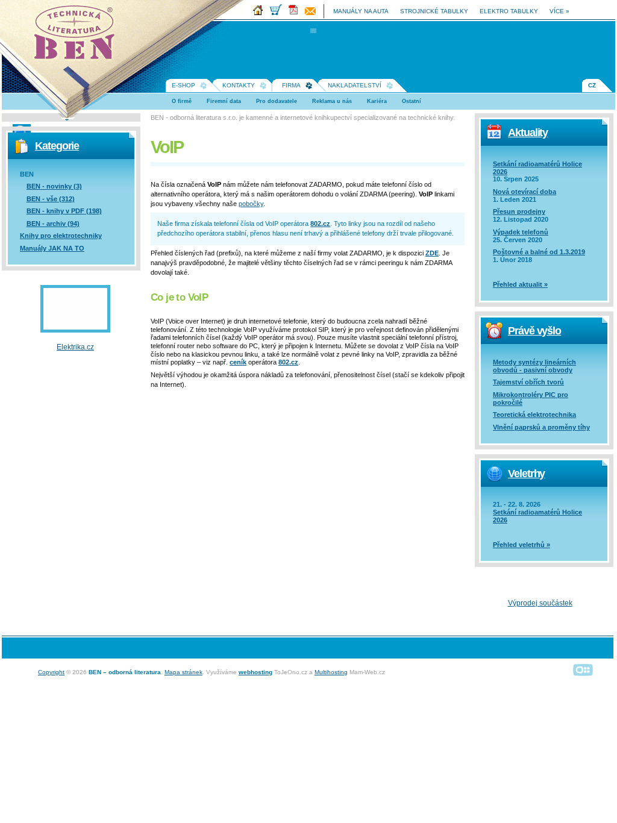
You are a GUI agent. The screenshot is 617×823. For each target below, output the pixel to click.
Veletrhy (526, 474)
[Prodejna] (313, 13)
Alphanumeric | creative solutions (583, 669)
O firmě (182, 101)
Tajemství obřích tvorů (528, 382)
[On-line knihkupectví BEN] (278, 13)
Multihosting (331, 672)
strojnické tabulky (434, 11)
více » (559, 11)
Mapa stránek (183, 672)
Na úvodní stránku (78, 36)
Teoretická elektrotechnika (534, 414)
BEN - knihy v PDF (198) (64, 210)
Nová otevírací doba (524, 191)
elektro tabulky (509, 11)
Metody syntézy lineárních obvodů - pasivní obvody (534, 366)
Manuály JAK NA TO (52, 248)
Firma (291, 85)
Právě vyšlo (534, 331)
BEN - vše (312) (51, 198)
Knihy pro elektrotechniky (61, 235)
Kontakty (238, 85)
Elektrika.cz (75, 347)
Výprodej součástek (540, 603)
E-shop (183, 85)
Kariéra (377, 101)
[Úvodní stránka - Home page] (260, 13)
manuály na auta (361, 11)
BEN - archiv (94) (53, 223)
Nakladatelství (354, 85)
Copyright (51, 672)
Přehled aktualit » (520, 284)
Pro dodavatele (276, 101)
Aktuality (528, 133)
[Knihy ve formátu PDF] (296, 13)
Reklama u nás (332, 101)
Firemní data (224, 101)
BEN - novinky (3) (54, 186)
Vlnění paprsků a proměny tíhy (541, 427)
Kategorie (57, 146)
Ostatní (411, 101)
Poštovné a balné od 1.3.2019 (539, 251)
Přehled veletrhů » (521, 544)
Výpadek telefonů (520, 232)
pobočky (251, 203)
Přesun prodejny (519, 211)
